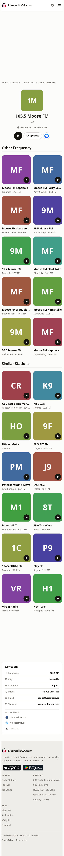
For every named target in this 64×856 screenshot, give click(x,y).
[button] (16, 169)
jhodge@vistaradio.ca (48, 697)
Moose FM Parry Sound (47, 188)
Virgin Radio (10, 606)
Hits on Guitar (11, 444)
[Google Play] (33, 768)
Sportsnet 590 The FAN (44, 794)
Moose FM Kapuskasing (47, 350)
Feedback (6, 825)
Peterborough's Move (16, 485)
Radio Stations (9, 780)
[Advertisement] (32, 46)
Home (5, 82)
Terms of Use (21, 840)
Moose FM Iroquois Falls (16, 309)
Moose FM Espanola (15, 188)
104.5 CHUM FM (12, 566)
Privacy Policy (7, 840)
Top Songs (7, 789)
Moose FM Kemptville (47, 309)
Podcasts (6, 784)
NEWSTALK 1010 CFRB (44, 789)
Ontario (16, 82)
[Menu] (59, 5)
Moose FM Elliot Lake (47, 269)
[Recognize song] (46, 135)
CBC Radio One (40, 784)
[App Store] (12, 768)
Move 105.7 (9, 525)
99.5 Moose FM (43, 228)
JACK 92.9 (39, 485)
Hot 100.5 (39, 606)
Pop (32, 122)
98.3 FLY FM (41, 444)
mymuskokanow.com (48, 704)
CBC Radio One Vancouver (16, 403)
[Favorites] (52, 5)
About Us (6, 810)
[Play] (18, 136)
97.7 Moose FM (11, 269)
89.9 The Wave (42, 525)
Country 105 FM (41, 799)
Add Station (7, 815)
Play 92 (38, 566)
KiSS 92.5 (39, 403)
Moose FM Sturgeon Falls (16, 228)
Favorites (34, 135)
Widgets (6, 820)
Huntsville (29, 82)
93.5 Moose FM (11, 350)
